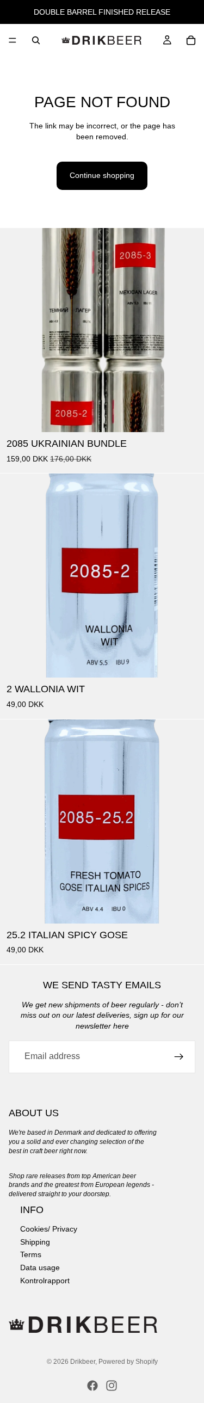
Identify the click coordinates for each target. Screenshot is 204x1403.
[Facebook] (92, 1385)
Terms (30, 1254)
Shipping (35, 1241)
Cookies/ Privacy (48, 1228)
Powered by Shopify (128, 1361)
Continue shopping (102, 175)
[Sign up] (179, 1056)
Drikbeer (82, 1361)
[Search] (36, 40)
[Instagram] (111, 1385)
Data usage (40, 1267)
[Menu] (12, 40)
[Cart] (191, 40)
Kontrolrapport (45, 1280)
